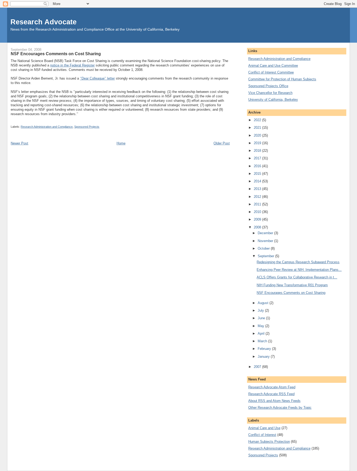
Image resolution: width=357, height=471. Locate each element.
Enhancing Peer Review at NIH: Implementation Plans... (299, 270)
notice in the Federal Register (72, 65)
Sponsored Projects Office (268, 86)
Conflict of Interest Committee (271, 72)
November (266, 241)
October (264, 248)
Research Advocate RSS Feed (271, 394)
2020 (258, 135)
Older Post (222, 143)
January (264, 356)
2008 (258, 227)
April (262, 333)
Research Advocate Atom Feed (271, 387)
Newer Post (19, 143)
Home (121, 143)
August (263, 303)
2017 (258, 158)
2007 (258, 367)
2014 (258, 181)
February (265, 349)
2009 (258, 219)
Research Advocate (43, 22)
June (262, 318)
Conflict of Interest (262, 435)
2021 (258, 128)
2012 (258, 197)
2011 (258, 204)
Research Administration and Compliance (47, 126)
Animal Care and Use (264, 428)
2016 (258, 166)
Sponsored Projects (86, 126)
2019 (258, 143)
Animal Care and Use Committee (273, 66)
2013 (258, 189)
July (261, 310)
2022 (258, 120)
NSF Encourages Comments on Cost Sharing (291, 293)
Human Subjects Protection (269, 442)
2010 (258, 212)
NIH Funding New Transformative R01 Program (292, 285)
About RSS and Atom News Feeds (274, 401)
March (263, 341)
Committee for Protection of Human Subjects (282, 79)
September (266, 256)
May (261, 326)
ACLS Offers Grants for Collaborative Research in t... (297, 277)
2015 (258, 174)
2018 (258, 151)
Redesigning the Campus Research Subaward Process (298, 262)
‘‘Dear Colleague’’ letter (97, 78)
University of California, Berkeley (273, 100)
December (266, 233)
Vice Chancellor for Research (270, 93)
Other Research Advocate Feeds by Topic (280, 408)
